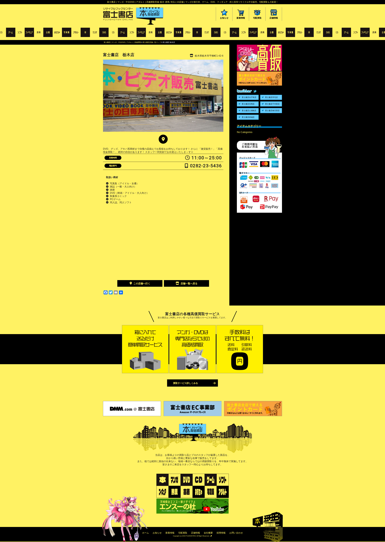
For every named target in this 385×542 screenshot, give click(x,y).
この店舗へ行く (141, 283)
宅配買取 (182, 532)
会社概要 (208, 532)
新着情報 (169, 532)
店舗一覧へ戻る (189, 283)
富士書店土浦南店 (249, 111)
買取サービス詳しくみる (185, 383)
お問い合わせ (236, 532)
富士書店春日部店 (272, 111)
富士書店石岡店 (248, 104)
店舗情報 (195, 532)
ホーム (145, 532)
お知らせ (157, 532)
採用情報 (221, 532)
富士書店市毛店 (271, 97)
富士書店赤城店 (248, 117)
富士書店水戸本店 (249, 97)
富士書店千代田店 (272, 104)
